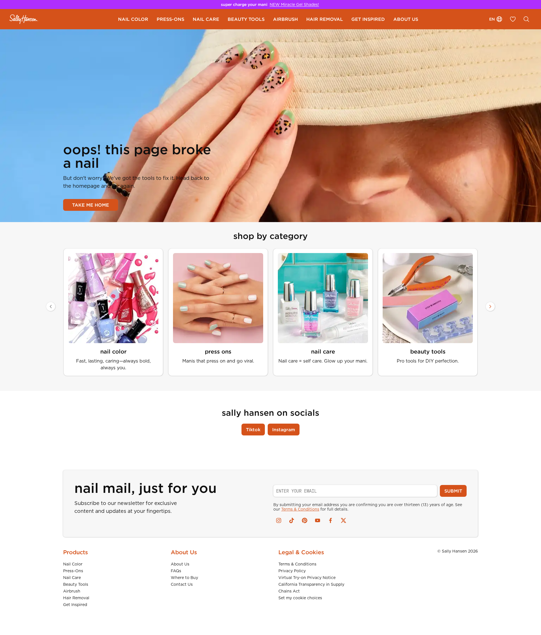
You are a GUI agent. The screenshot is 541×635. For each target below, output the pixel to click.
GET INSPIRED (368, 19)
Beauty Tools (75, 584)
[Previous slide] (50, 306)
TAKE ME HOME (90, 205)
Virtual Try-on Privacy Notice (307, 577)
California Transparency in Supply (311, 584)
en (492, 19)
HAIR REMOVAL (324, 19)
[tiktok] (291, 520)
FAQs (176, 571)
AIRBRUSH (285, 19)
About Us (180, 564)
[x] (343, 520)
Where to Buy (184, 577)
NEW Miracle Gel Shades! (294, 4)
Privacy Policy (292, 571)
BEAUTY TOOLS (246, 19)
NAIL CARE (206, 19)
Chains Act (289, 591)
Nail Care (72, 577)
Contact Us (182, 584)
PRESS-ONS (170, 19)
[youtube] (317, 520)
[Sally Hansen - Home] (24, 19)
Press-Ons (73, 571)
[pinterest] (304, 520)
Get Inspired (75, 604)
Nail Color (73, 564)
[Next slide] (490, 306)
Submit (453, 491)
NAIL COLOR (133, 19)
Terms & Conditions (300, 509)
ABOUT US (405, 19)
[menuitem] (133, 19)
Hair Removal (76, 598)
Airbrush (71, 591)
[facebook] (330, 520)
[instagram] (278, 520)
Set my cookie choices (300, 598)
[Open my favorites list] (512, 19)
